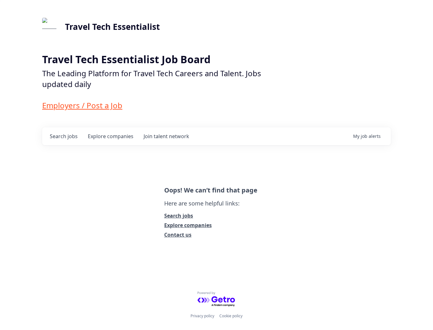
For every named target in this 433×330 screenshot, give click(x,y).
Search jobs (178, 215)
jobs (64, 136)
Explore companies (188, 225)
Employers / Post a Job (82, 105)
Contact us (177, 234)
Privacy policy (202, 316)
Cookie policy (230, 316)
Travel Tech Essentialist (112, 26)
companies (110, 136)
